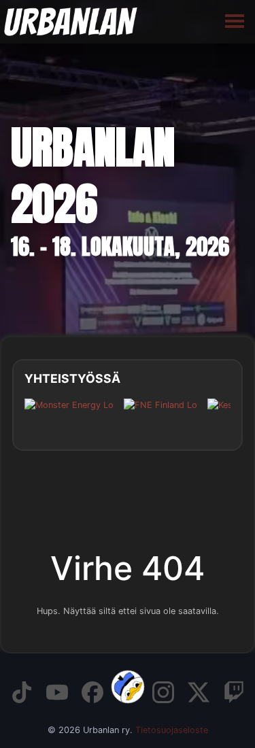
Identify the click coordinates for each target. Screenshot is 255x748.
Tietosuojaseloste (171, 730)
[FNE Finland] (160, 415)
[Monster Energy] (69, 415)
